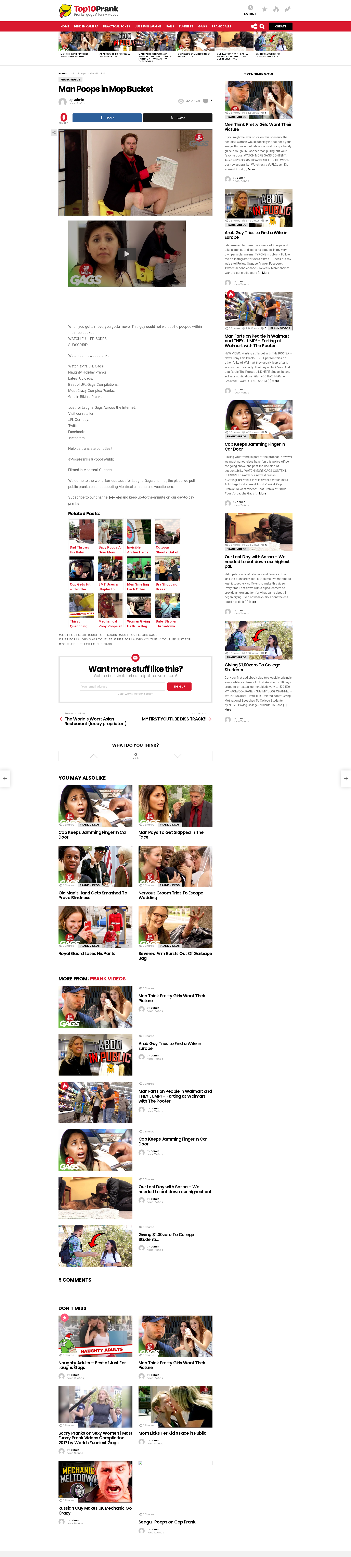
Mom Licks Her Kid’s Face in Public (172, 1433)
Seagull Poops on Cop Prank (167, 1522)
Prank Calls (221, 26)
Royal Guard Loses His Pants (86, 953)
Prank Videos (90, 825)
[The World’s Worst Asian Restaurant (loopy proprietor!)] (5, 778)
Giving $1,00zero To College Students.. (268, 55)
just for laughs (103, 635)
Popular (65, 1318)
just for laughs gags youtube (86, 639)
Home (65, 26)
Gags (202, 26)
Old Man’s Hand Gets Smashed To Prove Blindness (92, 895)
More (251, 169)
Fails (170, 26)
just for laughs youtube (137, 639)
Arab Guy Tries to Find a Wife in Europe (115, 55)
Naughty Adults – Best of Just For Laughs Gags (92, 1365)
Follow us (254, 26)
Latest (250, 13)
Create (280, 26)
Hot (65, 1086)
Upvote (93, 756)
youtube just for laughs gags (86, 644)
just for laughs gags (139, 635)
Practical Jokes (116, 26)
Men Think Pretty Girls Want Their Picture (75, 55)
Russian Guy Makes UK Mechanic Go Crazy (95, 1510)
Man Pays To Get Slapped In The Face (171, 834)
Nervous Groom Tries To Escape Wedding (171, 895)
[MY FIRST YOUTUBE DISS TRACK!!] (346, 778)
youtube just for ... (178, 639)
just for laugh (73, 635)
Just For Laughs (148, 26)
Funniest (186, 26)
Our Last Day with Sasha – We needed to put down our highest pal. (233, 56)
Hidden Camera (86, 26)
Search (262, 26)
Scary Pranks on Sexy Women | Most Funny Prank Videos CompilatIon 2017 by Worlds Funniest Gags (95, 1438)
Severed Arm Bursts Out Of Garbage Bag (175, 956)
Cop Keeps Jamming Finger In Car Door (194, 55)
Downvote (177, 756)
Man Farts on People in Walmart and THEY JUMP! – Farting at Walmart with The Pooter (155, 57)
